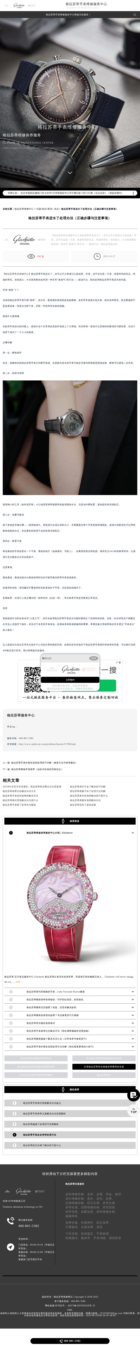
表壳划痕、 (110, 1207)
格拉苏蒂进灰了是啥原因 (83, 805)
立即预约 (70, 680)
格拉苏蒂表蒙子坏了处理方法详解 (88, 791)
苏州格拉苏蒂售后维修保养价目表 (104, 1058)
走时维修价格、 (76, 1194)
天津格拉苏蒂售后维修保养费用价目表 (104, 1066)
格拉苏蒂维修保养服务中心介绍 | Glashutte (50, 833)
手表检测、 (104, 1233)
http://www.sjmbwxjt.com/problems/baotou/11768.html (47, 744)
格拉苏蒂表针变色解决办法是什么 (20, 800)
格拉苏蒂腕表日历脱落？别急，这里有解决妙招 (51, 1007)
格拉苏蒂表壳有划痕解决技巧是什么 (89, 795)
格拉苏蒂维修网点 (63, 1297)
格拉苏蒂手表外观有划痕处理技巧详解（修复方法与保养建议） (44, 762)
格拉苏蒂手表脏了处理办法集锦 (19, 805)
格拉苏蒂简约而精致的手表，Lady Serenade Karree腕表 (56, 991)
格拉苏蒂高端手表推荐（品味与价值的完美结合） (37, 769)
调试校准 (115, 1238)
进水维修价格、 (76, 1198)
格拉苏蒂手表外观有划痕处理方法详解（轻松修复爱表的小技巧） (61, 1046)
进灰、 (101, 1198)
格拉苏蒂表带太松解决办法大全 (19, 791)
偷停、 (119, 1194)
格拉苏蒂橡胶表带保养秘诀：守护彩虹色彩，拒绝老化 (55, 999)
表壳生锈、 (110, 1202)
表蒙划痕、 (88, 1211)
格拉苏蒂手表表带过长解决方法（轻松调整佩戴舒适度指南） (59, 1031)
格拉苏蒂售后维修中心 (17, 274)
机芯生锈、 (95, 1202)
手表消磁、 (101, 1238)
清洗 (99, 1227)
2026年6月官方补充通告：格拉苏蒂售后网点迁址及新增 (32, 786)
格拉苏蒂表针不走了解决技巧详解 (88, 786)
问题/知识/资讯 (44, 209)
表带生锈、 (73, 1207)
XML (70, 1310)
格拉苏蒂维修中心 (24, 209)
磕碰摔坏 (71, 1216)
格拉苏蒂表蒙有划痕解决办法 (85, 800)
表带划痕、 (73, 1211)
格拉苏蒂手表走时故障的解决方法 (20, 795)
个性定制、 (73, 1233)
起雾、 (110, 1198)
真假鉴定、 (88, 1233)
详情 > (19, 982)
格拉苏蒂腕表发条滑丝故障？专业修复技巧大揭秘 (53, 1015)
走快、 (91, 1194)
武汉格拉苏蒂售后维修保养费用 (36, 1075)
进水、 (91, 1198)
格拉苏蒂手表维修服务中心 (86, 4)
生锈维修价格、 (76, 1202)
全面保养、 (88, 1227)
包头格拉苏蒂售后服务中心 (26, 644)
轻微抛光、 (73, 1238)
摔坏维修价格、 (107, 1211)
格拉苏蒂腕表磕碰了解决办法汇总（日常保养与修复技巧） (57, 1039)
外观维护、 (88, 1222)
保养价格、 (73, 1222)
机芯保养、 (104, 1222)
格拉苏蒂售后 (104, 1075)
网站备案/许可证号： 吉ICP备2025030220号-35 (70, 1305)
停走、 (110, 1194)
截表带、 (87, 1238)
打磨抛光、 (73, 1227)
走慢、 (101, 1194)
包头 (56, 209)
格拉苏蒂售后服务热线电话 (41, 1023)
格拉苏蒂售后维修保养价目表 (36, 1058)
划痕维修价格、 (92, 1207)
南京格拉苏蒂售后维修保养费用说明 (36, 1066)
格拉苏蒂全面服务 (74, 1184)
